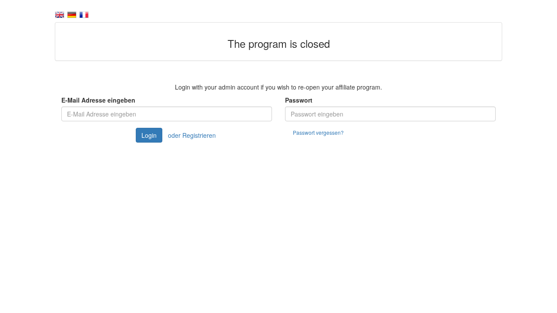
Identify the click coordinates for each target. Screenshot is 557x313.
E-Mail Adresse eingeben (98, 100)
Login (149, 135)
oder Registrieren (192, 135)
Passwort (298, 100)
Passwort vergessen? (318, 132)
